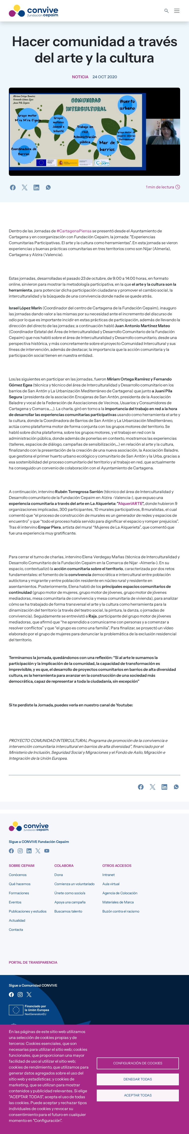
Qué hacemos (20, 884)
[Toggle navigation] (176, 10)
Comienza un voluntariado (74, 884)
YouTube (46, 850)
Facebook (11, 850)
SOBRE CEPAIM (21, 865)
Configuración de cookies (137, 1063)
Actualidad (17, 920)
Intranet (108, 875)
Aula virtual (110, 884)
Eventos (15, 902)
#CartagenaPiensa (74, 230)
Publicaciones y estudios (28, 911)
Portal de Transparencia (33, 962)
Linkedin (29, 850)
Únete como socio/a (69, 893)
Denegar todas (138, 1079)
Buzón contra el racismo (120, 911)
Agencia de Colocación (119, 893)
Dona (58, 875)
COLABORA (64, 865)
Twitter (37, 850)
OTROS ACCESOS (116, 865)
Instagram (20, 850)
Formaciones (19, 893)
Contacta (16, 929)
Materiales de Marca (118, 902)
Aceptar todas (138, 1095)
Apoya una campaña (69, 902)
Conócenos (18, 875)
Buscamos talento (68, 911)
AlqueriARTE (130, 503)
